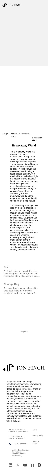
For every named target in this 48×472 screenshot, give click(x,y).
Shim (7, 267)
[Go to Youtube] (25, 465)
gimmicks (25, 389)
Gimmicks (24, 134)
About (35, 430)
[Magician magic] (24, 368)
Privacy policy (38, 436)
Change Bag (11, 284)
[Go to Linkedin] (10, 465)
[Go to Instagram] (39, 465)
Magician (11, 381)
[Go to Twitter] (18, 465)
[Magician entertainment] (12, 5)
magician (24, 332)
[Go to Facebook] (32, 465)
